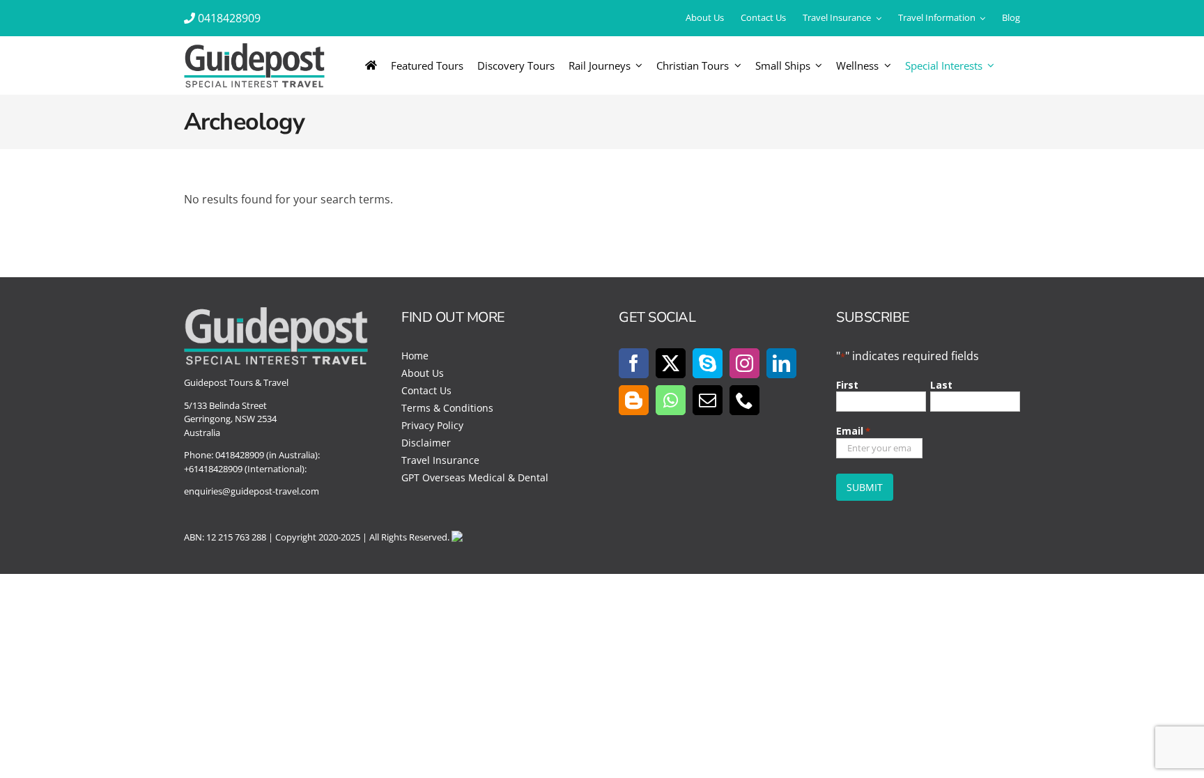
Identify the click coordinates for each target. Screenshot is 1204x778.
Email (853, 430)
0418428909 (229, 18)
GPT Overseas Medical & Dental (474, 477)
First (847, 384)
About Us (422, 373)
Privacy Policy (432, 425)
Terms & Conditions (447, 407)
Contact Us (426, 390)
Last (941, 384)
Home (415, 355)
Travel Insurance (440, 460)
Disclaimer (426, 442)
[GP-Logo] (254, 48)
